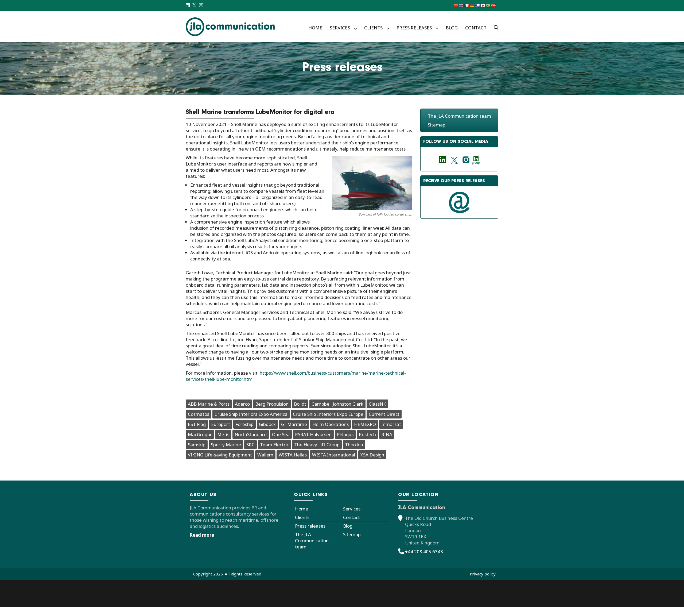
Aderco (242, 404)
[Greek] (477, 5)
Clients (373, 28)
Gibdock (267, 424)
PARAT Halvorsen (313, 434)
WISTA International (333, 455)
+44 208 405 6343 (424, 551)
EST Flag (197, 424)
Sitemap (436, 125)
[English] (461, 5)
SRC (250, 444)
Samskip (196, 444)
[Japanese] (482, 5)
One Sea (281, 434)
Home (315, 28)
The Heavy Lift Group (317, 444)
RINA (386, 434)
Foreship (244, 424)
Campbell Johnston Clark (337, 404)
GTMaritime (294, 424)
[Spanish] (493, 5)
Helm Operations (330, 424)
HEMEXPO (365, 424)
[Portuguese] (487, 5)
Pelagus (345, 434)
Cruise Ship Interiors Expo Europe (328, 414)
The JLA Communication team (459, 116)
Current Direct (384, 414)
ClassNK (377, 404)
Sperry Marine (226, 444)
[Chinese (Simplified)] (455, 5)
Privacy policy (483, 574)
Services (340, 28)
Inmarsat (391, 424)
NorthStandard (251, 434)
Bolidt (300, 404)
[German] (471, 5)
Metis (223, 434)
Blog (452, 28)
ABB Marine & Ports (209, 404)
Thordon (354, 444)
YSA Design (372, 455)
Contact (476, 28)
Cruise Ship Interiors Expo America (251, 414)
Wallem (265, 455)
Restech (367, 434)
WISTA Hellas (293, 455)
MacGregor (200, 434)
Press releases (414, 28)
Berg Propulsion (272, 404)
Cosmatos (198, 414)
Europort (220, 424)
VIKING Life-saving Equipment (220, 455)
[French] (466, 5)
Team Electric (274, 444)
